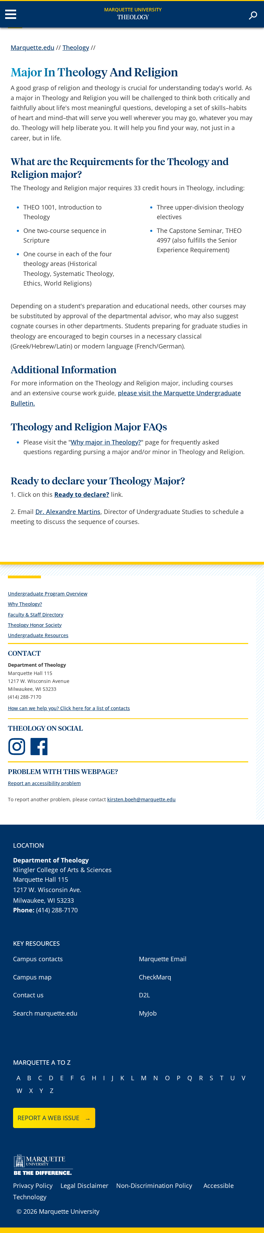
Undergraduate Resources (38, 635)
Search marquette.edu (45, 1013)
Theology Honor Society (35, 625)
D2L (144, 995)
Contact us (28, 995)
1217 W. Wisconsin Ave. (47, 890)
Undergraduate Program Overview (47, 593)
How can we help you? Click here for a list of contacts (69, 708)
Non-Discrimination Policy (154, 1185)
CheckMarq (155, 977)
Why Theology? (25, 604)
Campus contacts (38, 959)
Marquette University (133, 9)
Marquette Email (163, 959)
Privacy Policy (33, 1185)
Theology (133, 17)
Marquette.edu (32, 47)
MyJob (148, 1013)
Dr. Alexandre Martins (67, 511)
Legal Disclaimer (84, 1185)
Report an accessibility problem (44, 783)
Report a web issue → (54, 1118)
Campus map (32, 977)
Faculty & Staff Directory (35, 614)
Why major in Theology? (106, 442)
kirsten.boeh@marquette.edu (141, 799)
